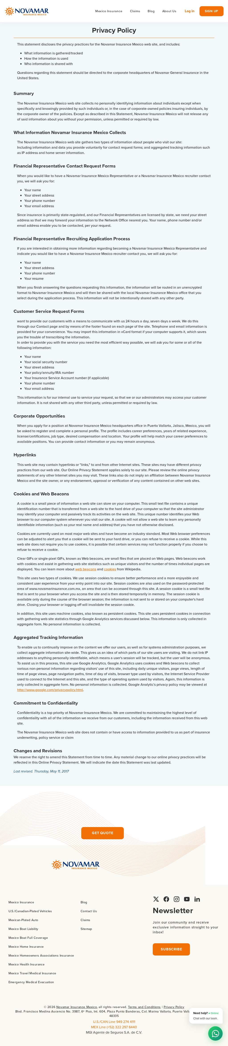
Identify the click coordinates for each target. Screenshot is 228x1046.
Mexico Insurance (21, 902)
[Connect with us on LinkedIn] (197, 899)
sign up (211, 11)
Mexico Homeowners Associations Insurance (41, 955)
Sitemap (86, 929)
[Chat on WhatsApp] (215, 1033)
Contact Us (89, 911)
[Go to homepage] (26, 11)
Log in (189, 11)
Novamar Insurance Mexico (76, 1007)
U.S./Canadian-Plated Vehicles (30, 911)
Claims (135, 11)
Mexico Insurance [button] (108, 11)
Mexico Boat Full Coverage (28, 938)
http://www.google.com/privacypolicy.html (50, 689)
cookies (110, 569)
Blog (151, 11)
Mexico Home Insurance (26, 946)
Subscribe (171, 949)
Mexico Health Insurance (26, 964)
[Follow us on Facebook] (166, 899)
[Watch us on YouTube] (186, 899)
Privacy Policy (174, 1007)
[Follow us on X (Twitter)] (156, 899)
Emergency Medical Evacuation (31, 982)
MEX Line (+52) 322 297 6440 (114, 1026)
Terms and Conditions (144, 1007)
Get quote (102, 832)
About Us (169, 11)
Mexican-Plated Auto (23, 920)
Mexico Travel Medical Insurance (32, 973)
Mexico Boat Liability (23, 929)
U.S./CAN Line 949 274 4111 (114, 1021)
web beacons (85, 569)
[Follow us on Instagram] (176, 899)
